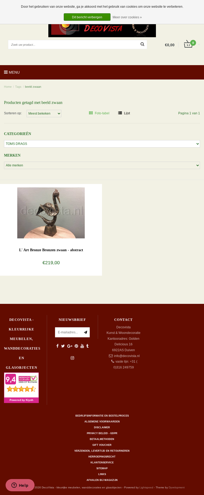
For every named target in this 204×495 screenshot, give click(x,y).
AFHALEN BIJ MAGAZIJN (102, 480)
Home (8, 86)
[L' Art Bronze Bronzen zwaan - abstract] (51, 213)
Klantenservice (102, 462)
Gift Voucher (102, 445)
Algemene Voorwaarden (102, 421)
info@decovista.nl (127, 356)
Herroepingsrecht (102, 456)
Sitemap (102, 468)
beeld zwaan (33, 86)
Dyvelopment (177, 487)
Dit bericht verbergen (87, 17)
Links (102, 474)
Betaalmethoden (102, 439)
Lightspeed (146, 487)
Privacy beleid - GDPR (102, 433)
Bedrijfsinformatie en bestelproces (102, 415)
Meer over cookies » (127, 17)
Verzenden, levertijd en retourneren (102, 451)
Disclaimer (102, 427)
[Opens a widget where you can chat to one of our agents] (20, 485)
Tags (18, 86)
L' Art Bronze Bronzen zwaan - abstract (51, 250)
